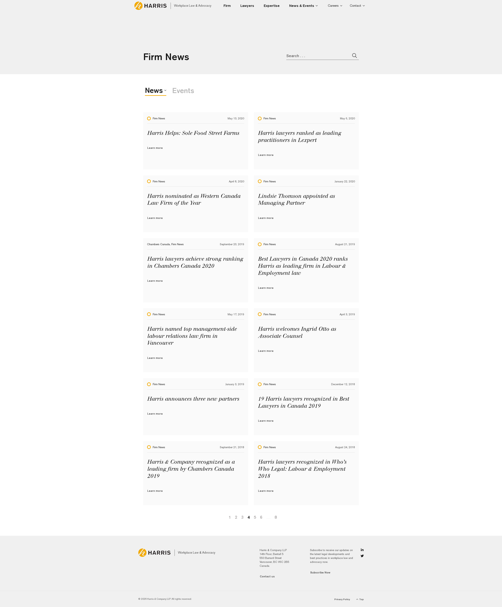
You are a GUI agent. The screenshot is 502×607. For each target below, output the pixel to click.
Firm (227, 6)
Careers (333, 5)
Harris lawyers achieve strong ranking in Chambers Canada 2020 (195, 262)
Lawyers (247, 6)
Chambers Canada (158, 244)
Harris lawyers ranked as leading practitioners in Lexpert (299, 136)
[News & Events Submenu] (318, 5)
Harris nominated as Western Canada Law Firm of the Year (193, 199)
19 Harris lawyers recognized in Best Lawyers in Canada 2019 (303, 402)
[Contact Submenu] (364, 5)
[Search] (354, 55)
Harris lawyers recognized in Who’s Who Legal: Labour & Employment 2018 (302, 469)
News (154, 90)
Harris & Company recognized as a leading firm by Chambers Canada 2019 (191, 469)
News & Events (301, 6)
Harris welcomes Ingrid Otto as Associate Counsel (297, 332)
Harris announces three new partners (193, 399)
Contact (355, 5)
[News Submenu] (164, 90)
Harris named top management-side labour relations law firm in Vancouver (191, 336)
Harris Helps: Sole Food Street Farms (193, 133)
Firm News (159, 118)
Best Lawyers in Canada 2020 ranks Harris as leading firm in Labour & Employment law (302, 266)
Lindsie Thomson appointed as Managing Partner (296, 199)
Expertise (272, 6)
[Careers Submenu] (342, 5)
